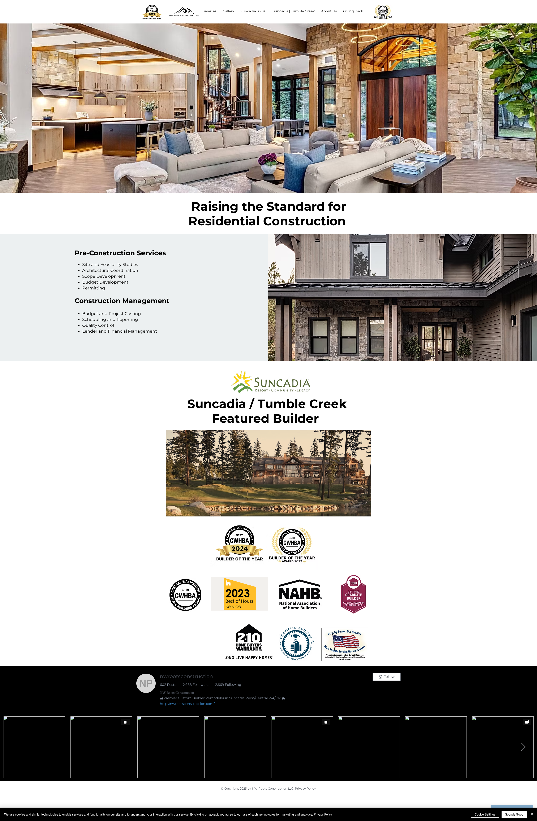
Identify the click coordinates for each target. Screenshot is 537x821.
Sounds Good (514, 814)
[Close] (531, 814)
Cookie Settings (485, 814)
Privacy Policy (305, 788)
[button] (209, 11)
